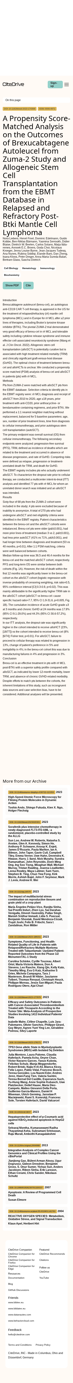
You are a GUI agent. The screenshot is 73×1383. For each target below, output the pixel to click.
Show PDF (12, 285)
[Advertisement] (36, 37)
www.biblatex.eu (16, 1308)
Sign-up (53, 84)
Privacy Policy (43, 1344)
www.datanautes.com (19, 1314)
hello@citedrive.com (19, 1334)
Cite (28, 285)
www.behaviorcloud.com (21, 1320)
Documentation (16, 1277)
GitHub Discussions (18, 1290)
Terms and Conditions (20, 1344)
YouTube (44, 1277)
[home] (13, 85)
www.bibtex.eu (16, 1302)
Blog (10, 1284)
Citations (44, 1260)
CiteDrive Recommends (52, 1253)
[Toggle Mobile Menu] (66, 84)
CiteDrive (44, 1271)
